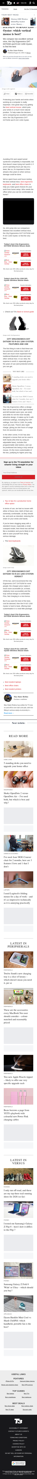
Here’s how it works (24, 58)
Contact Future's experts (18, 1431)
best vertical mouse (13, 107)
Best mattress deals (27, 1406)
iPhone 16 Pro (10, 1381)
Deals (15, 9)
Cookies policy (18, 1444)
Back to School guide (25, 312)
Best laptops (10, 1393)
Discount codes (27, 1409)
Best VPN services (27, 1385)
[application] (18, 209)
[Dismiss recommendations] (34, 15)
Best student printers (13, 689)
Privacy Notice (27, 484)
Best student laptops (13, 682)
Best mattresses (26, 1397)
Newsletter (30, 94)
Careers (18, 1450)
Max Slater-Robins (16, 50)
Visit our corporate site (25, 1472)
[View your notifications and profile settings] (14, 3)
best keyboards (14, 541)
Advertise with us (18, 1447)
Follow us (19, 94)
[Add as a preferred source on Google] (18, 1463)
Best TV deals (10, 1409)
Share (7, 94)
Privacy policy (18, 1440)
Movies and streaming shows (9, 1385)
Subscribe (24, 3)
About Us (18, 1434)
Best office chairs (11, 686)
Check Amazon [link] (26, 254)
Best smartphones (10, 1397)
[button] (18, 253)
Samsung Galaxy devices (27, 1381)
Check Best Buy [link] (25, 264)
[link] (8, 253)
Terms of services (25, 482)
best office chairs (22, 184)
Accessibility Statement (18, 1428)
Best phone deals (10, 1406)
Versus (28, 53)
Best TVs (26, 1393)
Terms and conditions (18, 1437)
